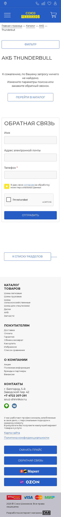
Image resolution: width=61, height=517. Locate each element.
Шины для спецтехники (17, 306)
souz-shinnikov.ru (15, 399)
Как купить (10, 343)
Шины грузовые (13, 296)
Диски (7, 309)
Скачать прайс (30, 449)
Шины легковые (13, 293)
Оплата (8, 333)
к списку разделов (27, 256)
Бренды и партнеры (15, 371)
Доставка (9, 330)
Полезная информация (17, 367)
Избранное (10, 347)
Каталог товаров (12, 286)
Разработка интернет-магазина (24, 512)
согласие (29, 184)
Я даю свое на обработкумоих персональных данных (30, 186)
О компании (15, 360)
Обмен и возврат (13, 340)
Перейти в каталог (30, 97)
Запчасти (9, 316)
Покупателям (17, 325)
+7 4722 (15, 395)
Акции (7, 364)
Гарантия (9, 337)
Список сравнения (14, 350)
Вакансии (9, 374)
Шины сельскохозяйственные (17, 301)
